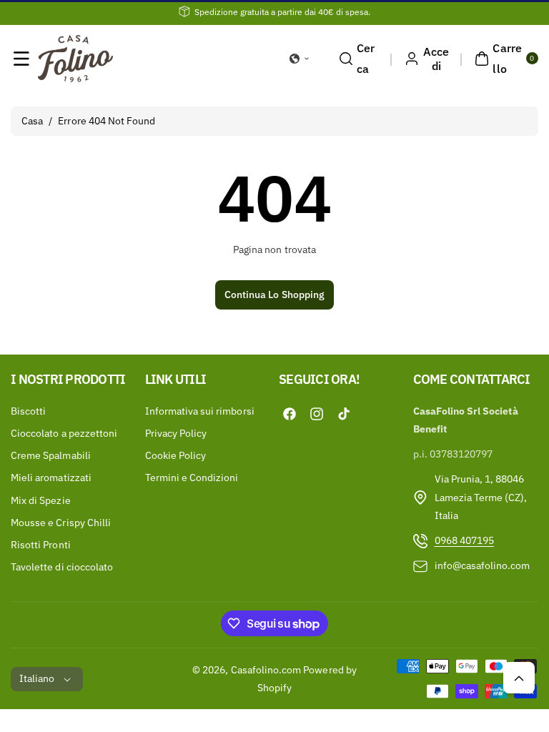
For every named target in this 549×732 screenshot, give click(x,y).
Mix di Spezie (41, 500)
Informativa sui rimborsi (199, 411)
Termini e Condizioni (192, 477)
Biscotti (28, 411)
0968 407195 (465, 540)
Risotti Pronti (41, 544)
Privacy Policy (176, 433)
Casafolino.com (266, 669)
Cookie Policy (176, 455)
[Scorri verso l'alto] (519, 677)
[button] (21, 58)
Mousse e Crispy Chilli (61, 522)
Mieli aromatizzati (51, 477)
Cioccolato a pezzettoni (64, 433)
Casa (32, 120)
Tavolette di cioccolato (62, 566)
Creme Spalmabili (51, 455)
